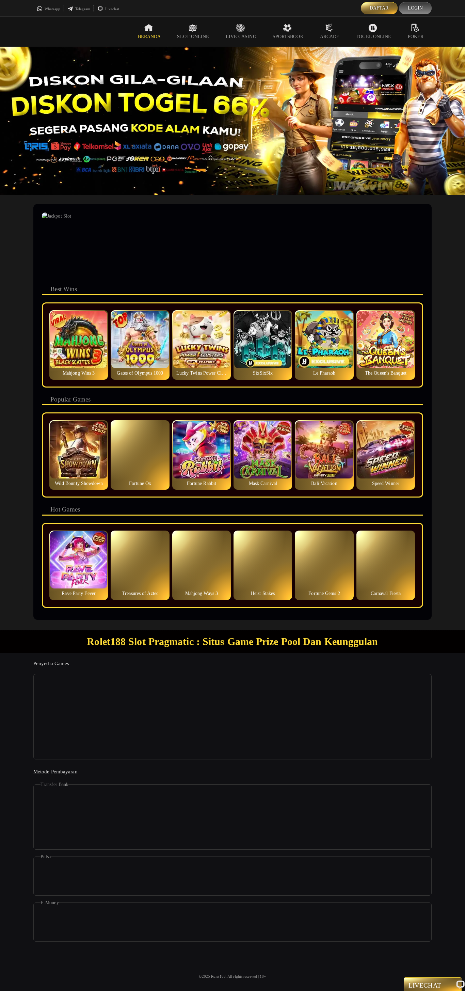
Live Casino (241, 36)
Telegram (82, 9)
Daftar (379, 8)
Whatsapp (52, 9)
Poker (416, 36)
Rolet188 (218, 976)
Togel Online (373, 36)
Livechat (111, 9)
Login (415, 8)
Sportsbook (288, 36)
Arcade (330, 36)
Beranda (149, 36)
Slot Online (193, 36)
